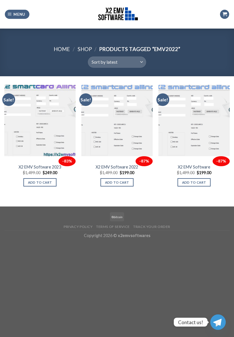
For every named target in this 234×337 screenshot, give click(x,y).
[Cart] (224, 14)
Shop (85, 49)
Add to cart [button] (40, 182)
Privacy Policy (78, 226)
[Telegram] (218, 322)
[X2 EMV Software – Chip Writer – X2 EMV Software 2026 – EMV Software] (117, 14)
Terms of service (113, 226)
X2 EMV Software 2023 (40, 167)
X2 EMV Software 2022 (117, 167)
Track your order (151, 226)
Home (62, 49)
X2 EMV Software (194, 167)
